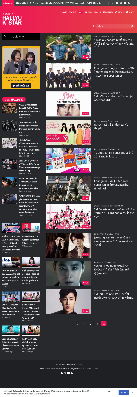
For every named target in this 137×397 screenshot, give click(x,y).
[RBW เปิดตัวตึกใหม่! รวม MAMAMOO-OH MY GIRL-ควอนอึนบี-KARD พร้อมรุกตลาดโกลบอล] (11, 262)
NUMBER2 (100, 234)
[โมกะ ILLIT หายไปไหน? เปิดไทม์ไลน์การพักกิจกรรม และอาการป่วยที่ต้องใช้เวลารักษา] (11, 296)
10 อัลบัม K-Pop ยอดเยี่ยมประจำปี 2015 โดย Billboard (113, 155)
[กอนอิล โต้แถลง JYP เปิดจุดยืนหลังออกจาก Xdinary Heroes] (31, 228)
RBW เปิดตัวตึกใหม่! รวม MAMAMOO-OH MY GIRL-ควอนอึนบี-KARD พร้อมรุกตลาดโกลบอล (11, 277)
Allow (123, 392)
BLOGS (97, 12)
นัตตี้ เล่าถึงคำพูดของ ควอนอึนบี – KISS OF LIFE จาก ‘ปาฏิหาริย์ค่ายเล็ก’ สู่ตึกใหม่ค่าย (64, 3)
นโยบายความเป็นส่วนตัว (98, 391)
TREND (88, 12)
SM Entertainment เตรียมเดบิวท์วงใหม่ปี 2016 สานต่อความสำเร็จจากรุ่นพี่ (114, 213)
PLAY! (131, 12)
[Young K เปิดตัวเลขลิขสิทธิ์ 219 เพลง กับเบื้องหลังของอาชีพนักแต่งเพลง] (11, 330)
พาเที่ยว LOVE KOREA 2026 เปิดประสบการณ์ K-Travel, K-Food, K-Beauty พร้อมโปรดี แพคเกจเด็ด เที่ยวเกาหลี (11, 243)
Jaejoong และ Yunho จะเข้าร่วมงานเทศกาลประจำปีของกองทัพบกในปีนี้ (114, 241)
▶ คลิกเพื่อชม (21, 85)
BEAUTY (109, 12)
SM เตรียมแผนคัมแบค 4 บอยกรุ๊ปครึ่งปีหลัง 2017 (113, 98)
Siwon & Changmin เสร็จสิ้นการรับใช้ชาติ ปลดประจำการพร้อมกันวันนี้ (114, 44)
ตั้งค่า (52, 393)
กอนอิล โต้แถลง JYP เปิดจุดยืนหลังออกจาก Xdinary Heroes (30, 240)
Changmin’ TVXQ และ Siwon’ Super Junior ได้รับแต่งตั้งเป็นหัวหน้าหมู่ (111, 185)
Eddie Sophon (101, 36)
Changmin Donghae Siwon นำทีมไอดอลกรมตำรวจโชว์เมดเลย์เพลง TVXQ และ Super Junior (114, 72)
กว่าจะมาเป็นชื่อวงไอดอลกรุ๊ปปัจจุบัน (111, 127)
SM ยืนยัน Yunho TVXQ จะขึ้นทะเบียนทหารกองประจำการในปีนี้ (114, 296)
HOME (63, 12)
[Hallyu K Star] (12, 18)
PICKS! (120, 12)
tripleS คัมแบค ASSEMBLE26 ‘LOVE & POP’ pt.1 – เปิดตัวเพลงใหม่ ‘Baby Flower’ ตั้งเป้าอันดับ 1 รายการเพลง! (29, 147)
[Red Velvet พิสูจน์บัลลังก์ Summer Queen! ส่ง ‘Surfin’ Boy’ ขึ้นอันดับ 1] (31, 330)
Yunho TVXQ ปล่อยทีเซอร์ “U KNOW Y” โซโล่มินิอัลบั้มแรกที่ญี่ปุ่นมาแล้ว (111, 269)
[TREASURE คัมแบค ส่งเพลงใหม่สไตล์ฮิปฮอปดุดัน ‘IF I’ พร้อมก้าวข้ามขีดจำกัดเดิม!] (9, 126)
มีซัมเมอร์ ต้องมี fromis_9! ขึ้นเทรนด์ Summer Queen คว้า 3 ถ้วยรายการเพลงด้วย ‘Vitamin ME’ (31, 311)
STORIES (75, 12)
